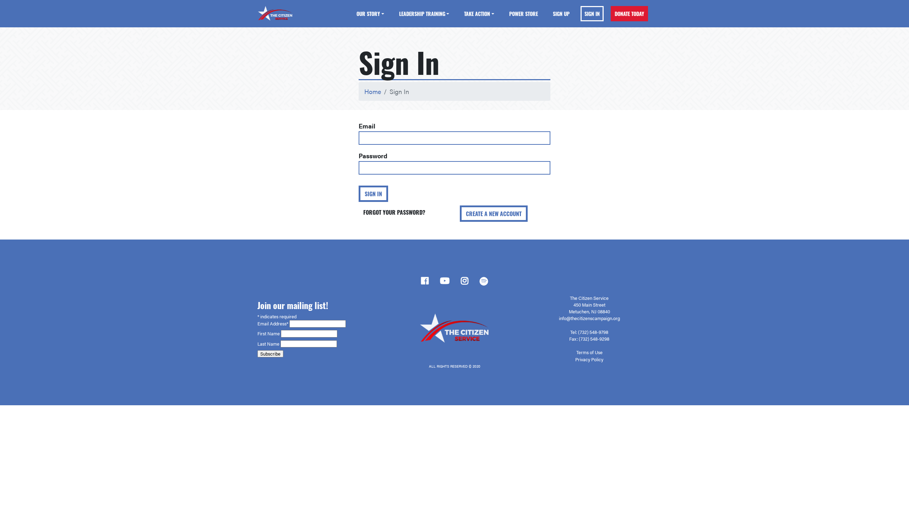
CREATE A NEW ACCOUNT (494, 213)
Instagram (464, 283)
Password (373, 155)
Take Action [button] (477, 13)
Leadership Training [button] (422, 13)
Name (274, 333)
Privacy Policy (589, 359)
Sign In (592, 13)
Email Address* (273, 323)
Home (372, 91)
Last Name (269, 344)
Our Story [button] (368, 13)
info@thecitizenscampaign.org (589, 318)
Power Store (523, 13)
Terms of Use (589, 352)
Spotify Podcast (484, 283)
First (262, 333)
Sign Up (561, 13)
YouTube (444, 283)
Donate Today (629, 13)
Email (367, 125)
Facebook (424, 283)
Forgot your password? (394, 212)
